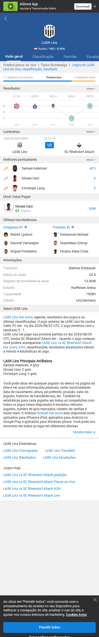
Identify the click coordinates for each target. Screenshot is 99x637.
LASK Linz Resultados (19, 457)
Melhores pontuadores (20, 159)
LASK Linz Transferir (60, 450)
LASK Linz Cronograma (20, 450)
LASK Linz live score (18, 317)
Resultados (11, 88)
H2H (21, 347)
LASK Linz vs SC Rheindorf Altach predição (35, 475)
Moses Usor (24, 206)
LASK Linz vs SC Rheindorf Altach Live (31, 495)
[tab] (14, 56)
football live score (50, 413)
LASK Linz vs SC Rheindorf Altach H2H (32, 488)
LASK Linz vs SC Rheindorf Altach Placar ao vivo (39, 481)
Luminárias (11, 132)
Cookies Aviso (76, 615)
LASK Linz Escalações (59, 457)
